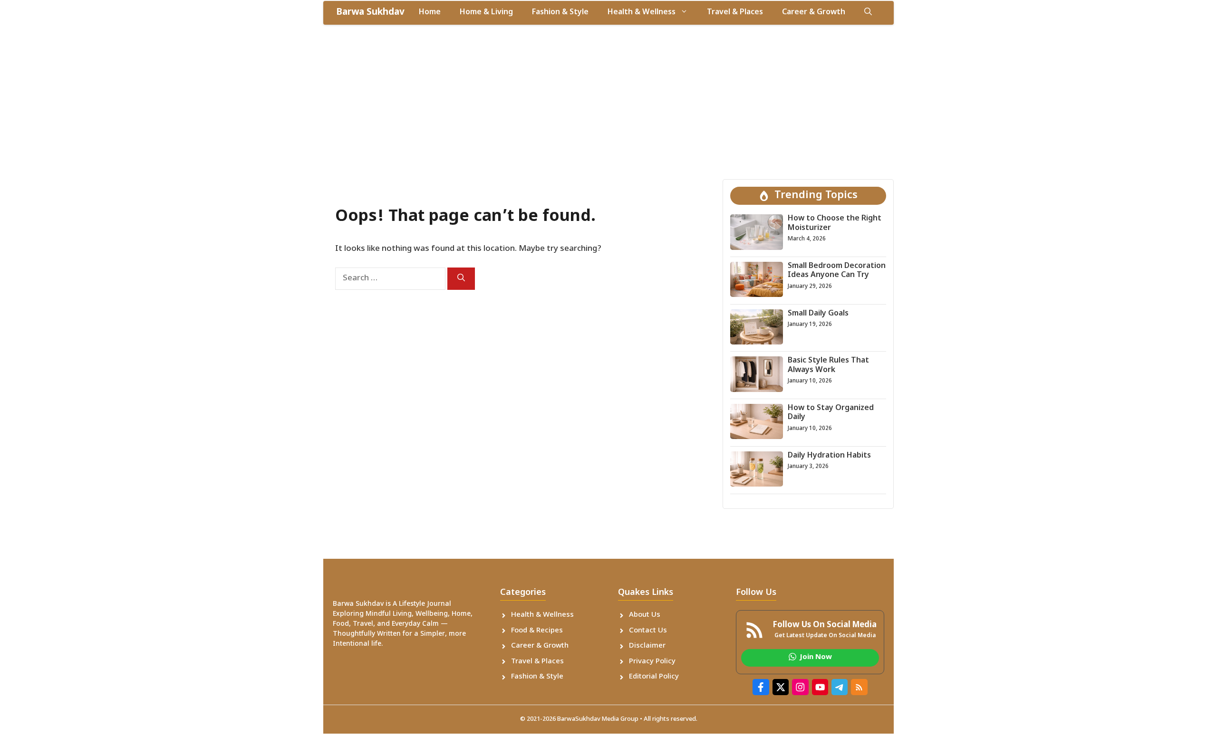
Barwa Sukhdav (370, 13)
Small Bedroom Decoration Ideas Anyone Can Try (837, 270)
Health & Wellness (642, 13)
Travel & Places (735, 13)
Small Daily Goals (818, 314)
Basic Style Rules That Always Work (828, 365)
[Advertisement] (608, 95)
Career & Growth (813, 13)
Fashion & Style (560, 13)
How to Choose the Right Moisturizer (834, 223)
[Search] (461, 279)
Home (430, 13)
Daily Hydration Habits (829, 456)
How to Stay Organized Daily (831, 412)
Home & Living (486, 13)
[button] (868, 13)
